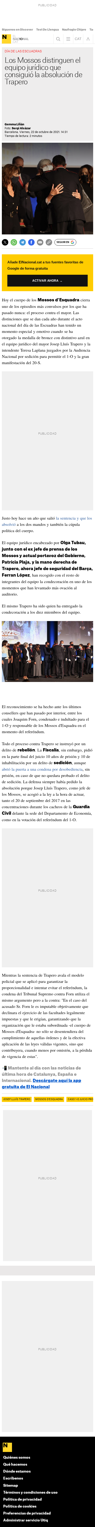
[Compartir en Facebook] (31, 242)
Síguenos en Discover (17, 29)
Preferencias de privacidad (27, 1513)
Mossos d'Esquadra (49, 1099)
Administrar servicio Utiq (25, 1520)
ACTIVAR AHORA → (47, 280)
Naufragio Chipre (74, 29)
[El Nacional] (6, 39)
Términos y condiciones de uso (30, 1492)
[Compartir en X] (5, 242)
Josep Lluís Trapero (16, 1099)
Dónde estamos (17, 1471)
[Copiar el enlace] (49, 242)
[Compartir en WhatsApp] (14, 242)
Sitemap (10, 1485)
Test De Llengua (47, 29)
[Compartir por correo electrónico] (40, 242)
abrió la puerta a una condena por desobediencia (42, 769)
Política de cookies (19, 1506)
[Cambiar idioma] (78, 39)
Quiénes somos (16, 1457)
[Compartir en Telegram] (22, 242)
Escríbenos (13, 1478)
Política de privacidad (22, 1499)
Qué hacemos (15, 1464)
